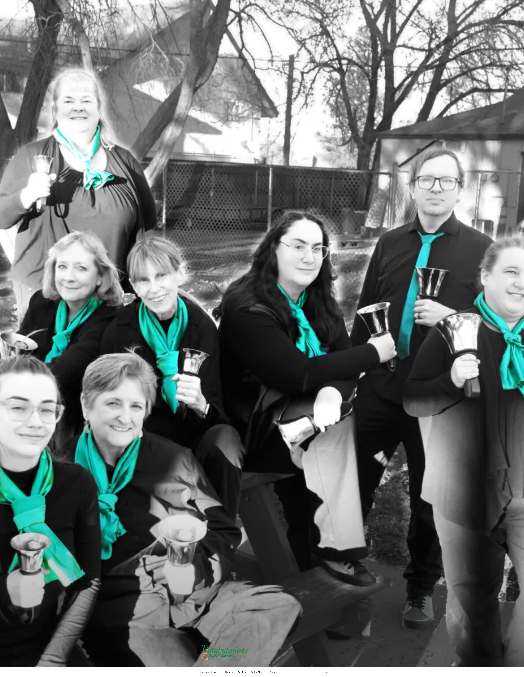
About (228, 672)
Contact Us (275, 672)
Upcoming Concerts (209, 672)
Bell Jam (242, 672)
